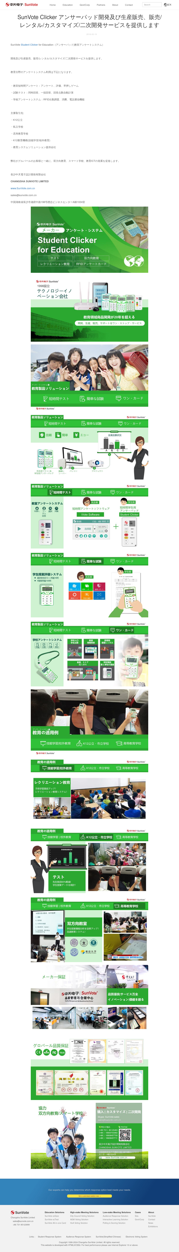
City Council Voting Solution (82, 1215)
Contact (129, 4)
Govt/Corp (85, 4)
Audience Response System (78, 1236)
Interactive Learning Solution (115, 1219)
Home (53, 4)
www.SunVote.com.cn (23, 188)
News (150, 1222)
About (115, 4)
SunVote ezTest (52, 1219)
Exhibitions (153, 1226)
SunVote (152, 1215)
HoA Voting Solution (79, 1222)
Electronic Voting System (137, 1236)
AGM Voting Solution (79, 1219)
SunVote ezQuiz (52, 1215)
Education (68, 4)
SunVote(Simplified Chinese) (108, 1236)
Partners (101, 4)
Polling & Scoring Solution (114, 1222)
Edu (136, 1215)
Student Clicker (29, 44)
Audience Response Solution (115, 1215)
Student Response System (49, 1236)
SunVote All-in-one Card (55, 1222)
